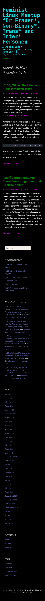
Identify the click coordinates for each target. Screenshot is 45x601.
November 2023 (11, 457)
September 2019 (11, 508)
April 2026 (8, 398)
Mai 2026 (8, 394)
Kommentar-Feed (11, 571)
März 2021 (8, 488)
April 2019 (8, 519)
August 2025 (9, 418)
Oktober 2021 (10, 472)
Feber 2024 (9, 449)
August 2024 (9, 433)
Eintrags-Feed (10, 567)
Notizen (25, 93)
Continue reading (11, 163)
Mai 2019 (8, 515)
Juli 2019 (8, 511)
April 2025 (8, 421)
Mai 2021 (8, 480)
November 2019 (11, 500)
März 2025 (8, 425)
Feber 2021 (9, 492)
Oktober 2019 (10, 504)
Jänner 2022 (9, 468)
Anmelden (8, 563)
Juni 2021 (8, 476)
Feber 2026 (9, 406)
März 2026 (8, 402)
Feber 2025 (9, 429)
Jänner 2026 (9, 410)
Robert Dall (30, 593)
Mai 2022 (8, 464)
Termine (25, 189)
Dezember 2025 (11, 414)
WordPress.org (10, 575)
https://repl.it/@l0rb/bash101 (15, 115)
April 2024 (8, 441)
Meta (7, 539)
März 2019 (8, 523)
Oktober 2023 (10, 461)
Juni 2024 (8, 437)
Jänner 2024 (9, 453)
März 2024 (8, 445)
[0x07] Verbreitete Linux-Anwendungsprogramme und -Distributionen (21, 181)
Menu (4, 58)
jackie (35, 93)
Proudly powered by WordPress (13, 590)
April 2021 (8, 484)
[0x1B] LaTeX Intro (11, 284)
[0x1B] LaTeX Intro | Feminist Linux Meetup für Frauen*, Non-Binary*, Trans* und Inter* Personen (17, 355)
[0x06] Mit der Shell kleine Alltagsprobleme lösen (19, 87)
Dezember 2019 (11, 496)
